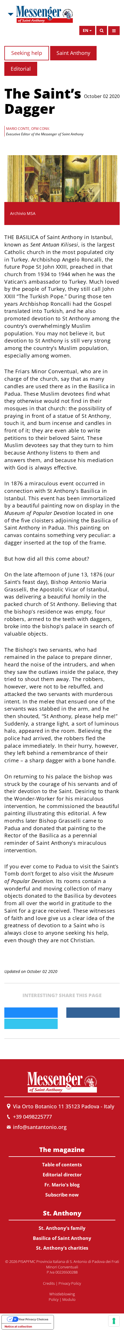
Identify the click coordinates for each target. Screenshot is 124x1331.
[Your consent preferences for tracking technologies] (113, 1320)
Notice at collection (18, 1326)
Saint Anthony (73, 52)
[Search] (101, 30)
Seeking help (26, 52)
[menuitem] (62, 1171)
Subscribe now (62, 1195)
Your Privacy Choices (33, 1319)
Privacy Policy (70, 1283)
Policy (54, 1299)
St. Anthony (62, 1213)
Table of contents (62, 1164)
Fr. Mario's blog (62, 1185)
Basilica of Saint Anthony (62, 1238)
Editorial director (62, 1175)
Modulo (69, 1299)
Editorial (21, 68)
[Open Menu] (114, 30)
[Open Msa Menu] (10, 14)
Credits (49, 1283)
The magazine (62, 1149)
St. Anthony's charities (62, 1248)
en (85, 30)
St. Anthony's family (62, 1228)
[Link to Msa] (44, 14)
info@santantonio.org (40, 1127)
